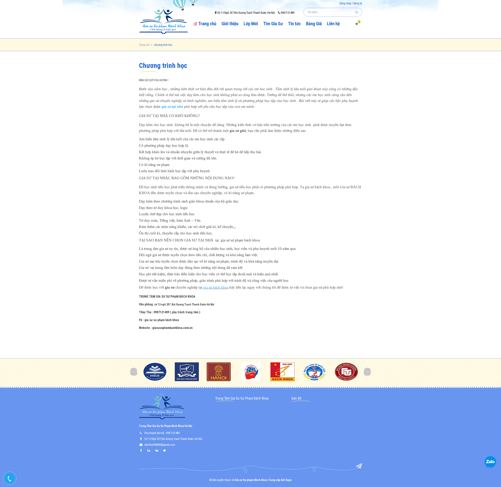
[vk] (158, 450)
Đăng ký (357, 3)
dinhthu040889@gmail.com (159, 444)
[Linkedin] (151, 450)
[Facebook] (143, 450)
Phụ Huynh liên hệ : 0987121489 (162, 433)
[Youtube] (166, 450)
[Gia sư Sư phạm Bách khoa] (164, 21)
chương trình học (163, 66)
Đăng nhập (345, 3)
